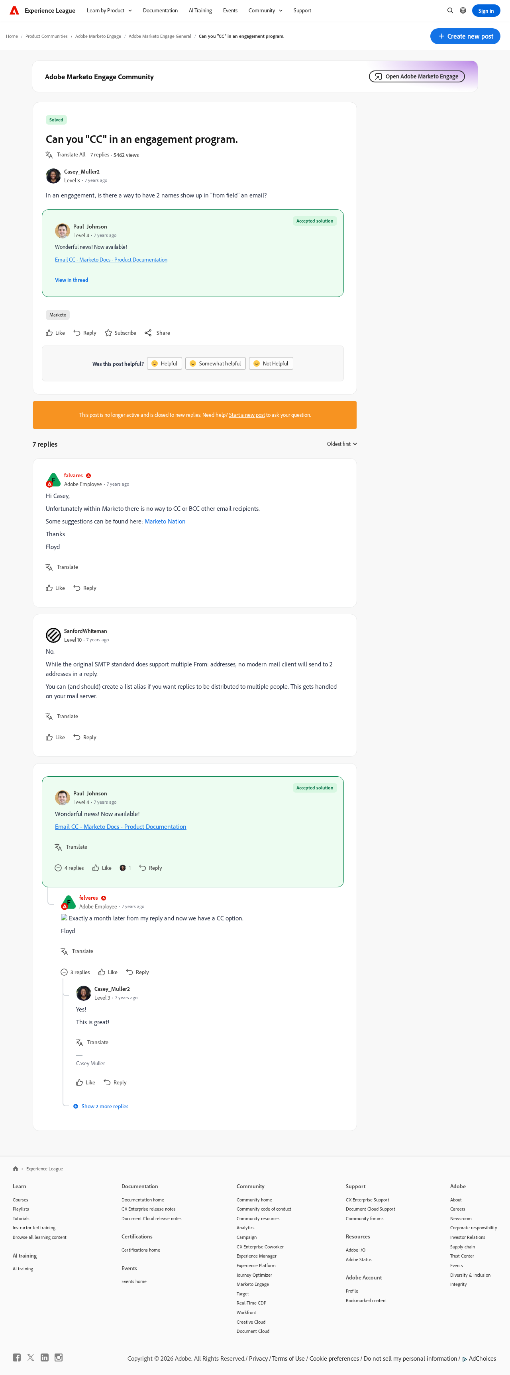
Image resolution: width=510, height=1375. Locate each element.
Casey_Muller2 (82, 171)
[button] (465, 36)
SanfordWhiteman (85, 630)
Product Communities (47, 36)
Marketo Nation (165, 521)
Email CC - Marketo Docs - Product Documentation (111, 259)
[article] (193, 532)
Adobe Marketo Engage (98, 36)
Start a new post (247, 414)
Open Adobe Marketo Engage (422, 76)
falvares (73, 475)
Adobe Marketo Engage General (160, 36)
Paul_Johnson (90, 226)
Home (12, 36)
